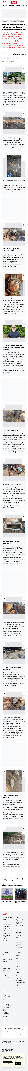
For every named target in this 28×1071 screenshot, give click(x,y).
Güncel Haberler (6, 923)
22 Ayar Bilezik (6, 970)
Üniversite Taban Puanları (20, 957)
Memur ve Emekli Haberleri (6, 936)
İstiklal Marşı (19, 927)
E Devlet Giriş (19, 930)
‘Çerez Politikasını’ (17, 1059)
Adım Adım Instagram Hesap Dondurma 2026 (7, 1013)
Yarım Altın (5, 965)
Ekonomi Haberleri (7, 921)
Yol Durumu (18, 939)
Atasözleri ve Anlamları (5, 991)
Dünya (18, 5)
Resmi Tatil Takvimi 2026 (7, 1021)
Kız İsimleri (18, 986)
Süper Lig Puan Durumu (6, 978)
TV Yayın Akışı (19, 942)
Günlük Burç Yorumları (19, 933)
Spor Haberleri (6, 926)
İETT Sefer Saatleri (7, 1001)
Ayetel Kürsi (5, 954)
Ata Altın (4, 966)
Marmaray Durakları (20, 982)
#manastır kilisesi (6, 874)
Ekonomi (11, 5)
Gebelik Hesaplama (7, 1002)
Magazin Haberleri (7, 924)
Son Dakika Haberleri (7, 917)
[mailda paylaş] (14, 58)
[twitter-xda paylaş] (5, 58)
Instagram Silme (20, 947)
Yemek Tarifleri (6, 952)
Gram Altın (5, 961)
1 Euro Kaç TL (5, 974)
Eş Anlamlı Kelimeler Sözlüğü (20, 973)
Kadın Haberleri (6, 932)
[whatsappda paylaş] (11, 58)
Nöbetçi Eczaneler (20, 925)
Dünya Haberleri (6, 928)
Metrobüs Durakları (20, 980)
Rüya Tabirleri (19, 960)
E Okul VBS (18, 929)
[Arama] (2, 2)
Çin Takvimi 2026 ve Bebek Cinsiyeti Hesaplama (7, 998)
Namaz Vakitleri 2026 (19, 920)
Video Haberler (19, 952)
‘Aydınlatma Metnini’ (7, 1061)
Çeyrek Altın (5, 963)
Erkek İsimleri (19, 984)
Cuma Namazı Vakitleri (19, 923)
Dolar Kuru (5, 940)
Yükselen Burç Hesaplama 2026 (7, 1005)
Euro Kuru (5, 942)
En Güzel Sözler (19, 978)
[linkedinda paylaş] (8, 58)
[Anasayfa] (5, 914)
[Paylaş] (23, 68)
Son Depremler (19, 935)
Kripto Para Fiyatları (7, 944)
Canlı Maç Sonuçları (7, 975)
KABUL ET (18, 1063)
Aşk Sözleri (5, 957)
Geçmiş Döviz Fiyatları (6, 1010)
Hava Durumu (19, 937)
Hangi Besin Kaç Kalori (19, 970)
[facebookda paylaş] (2, 58)
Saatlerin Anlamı (6, 956)
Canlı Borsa (18, 917)
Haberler (3, 20)
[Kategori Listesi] (26, 2)
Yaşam (8, 20)
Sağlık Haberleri (6, 930)
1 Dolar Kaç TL (6, 972)
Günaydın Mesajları (7, 959)
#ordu (15, 874)
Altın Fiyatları (5, 938)
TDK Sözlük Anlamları (18, 954)
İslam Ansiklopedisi (20, 965)
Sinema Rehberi (19, 941)
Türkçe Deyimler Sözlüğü (6, 994)
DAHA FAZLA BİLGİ (8, 1063)
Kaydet (21, 1034)
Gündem (4, 5)
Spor (22, 5)
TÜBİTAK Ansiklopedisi (19, 967)
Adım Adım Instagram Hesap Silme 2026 (7, 1018)
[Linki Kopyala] (17, 58)
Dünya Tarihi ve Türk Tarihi (20, 962)
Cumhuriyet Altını (6, 968)
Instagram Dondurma (18, 945)
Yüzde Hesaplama (7, 1007)
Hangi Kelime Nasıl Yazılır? (20, 976)
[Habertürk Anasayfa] (14, 2)
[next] (25, 896)
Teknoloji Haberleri (7, 933)
